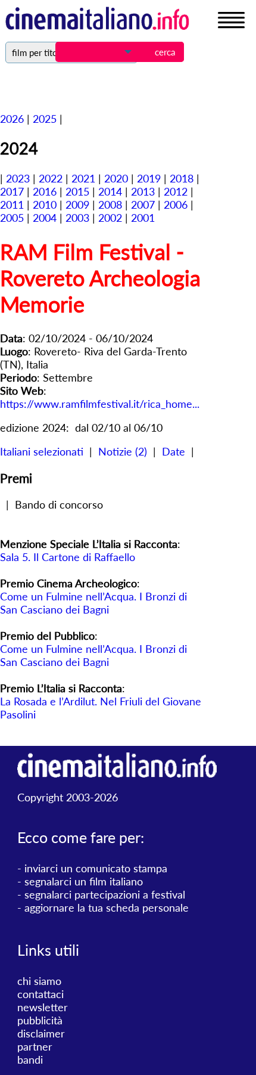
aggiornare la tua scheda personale (106, 907)
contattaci (40, 993)
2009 (77, 204)
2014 (110, 191)
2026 (12, 118)
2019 (149, 178)
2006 (176, 204)
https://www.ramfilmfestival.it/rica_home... (99, 403)
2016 (45, 191)
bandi (30, 1059)
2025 (45, 118)
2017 (12, 191)
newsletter (42, 1007)
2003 (77, 217)
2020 (116, 178)
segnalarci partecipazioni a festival (104, 894)
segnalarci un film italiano (83, 881)
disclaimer (41, 1033)
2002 (110, 217)
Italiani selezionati (41, 451)
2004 (45, 217)
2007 (143, 204)
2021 (83, 178)
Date (173, 451)
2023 (18, 178)
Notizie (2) (122, 451)
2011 (12, 204)
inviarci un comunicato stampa (95, 868)
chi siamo (39, 980)
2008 (110, 204)
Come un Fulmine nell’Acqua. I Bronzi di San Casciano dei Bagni (93, 603)
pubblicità (40, 1020)
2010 (45, 204)
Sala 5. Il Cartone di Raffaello (67, 556)
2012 (176, 191)
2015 (77, 191)
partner (34, 1046)
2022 (51, 178)
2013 (143, 191)
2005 (12, 217)
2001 (143, 217)
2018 (181, 178)
